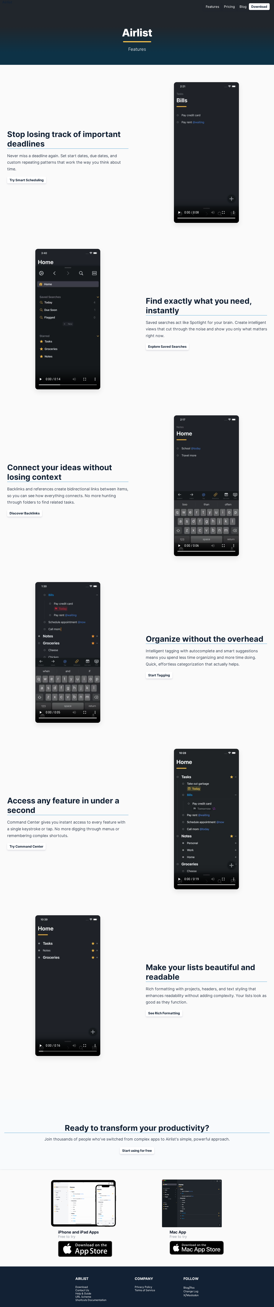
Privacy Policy (143, 1287)
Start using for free (137, 1151)
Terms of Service (145, 1290)
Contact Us (82, 1290)
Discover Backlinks (25, 513)
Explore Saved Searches (167, 346)
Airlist (7, 2)
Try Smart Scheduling (27, 180)
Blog (243, 7)
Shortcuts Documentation (90, 1300)
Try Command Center (26, 846)
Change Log (190, 1291)
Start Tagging (159, 675)
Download (259, 7)
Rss (192, 1287)
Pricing (229, 7)
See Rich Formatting (164, 1013)
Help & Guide (83, 1293)
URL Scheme (83, 1296)
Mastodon (192, 1295)
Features (212, 7)
